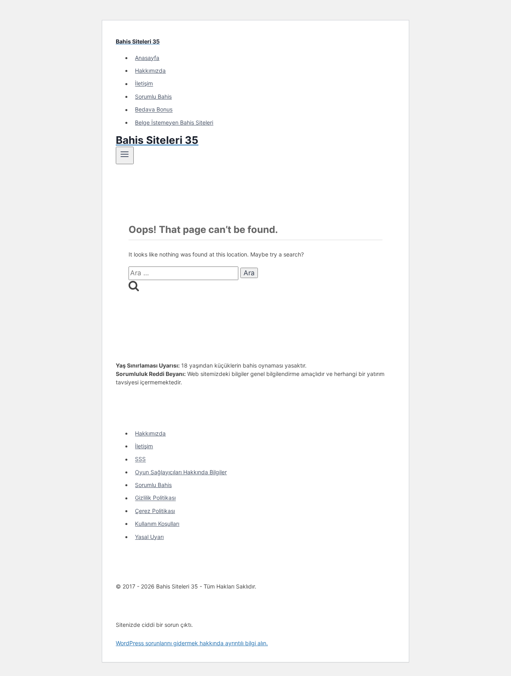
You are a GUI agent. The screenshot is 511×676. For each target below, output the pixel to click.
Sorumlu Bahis (153, 96)
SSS (140, 459)
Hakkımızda (150, 70)
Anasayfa (147, 57)
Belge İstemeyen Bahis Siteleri (174, 122)
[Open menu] (125, 155)
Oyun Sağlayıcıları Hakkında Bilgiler (181, 472)
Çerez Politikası (155, 510)
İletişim (144, 83)
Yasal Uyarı (149, 536)
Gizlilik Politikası (155, 498)
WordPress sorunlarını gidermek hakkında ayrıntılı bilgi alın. (192, 643)
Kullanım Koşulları (157, 523)
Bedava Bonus (153, 109)
